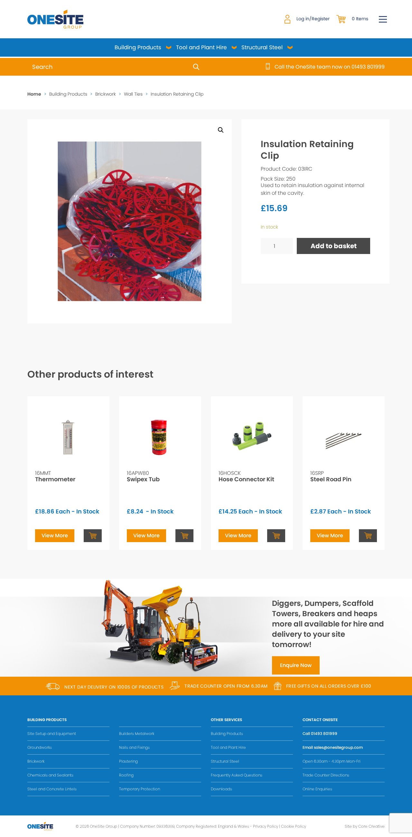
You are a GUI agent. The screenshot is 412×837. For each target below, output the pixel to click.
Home (34, 94)
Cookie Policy (293, 826)
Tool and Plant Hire (201, 47)
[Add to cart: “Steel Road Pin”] (368, 535)
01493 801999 (324, 733)
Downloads (221, 789)
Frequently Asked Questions (236, 775)
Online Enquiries (317, 789)
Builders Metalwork (136, 733)
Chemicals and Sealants (50, 775)
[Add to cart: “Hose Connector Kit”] (276, 535)
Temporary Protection (139, 789)
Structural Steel (262, 47)
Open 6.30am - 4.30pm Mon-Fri (331, 761)
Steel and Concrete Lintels (52, 789)
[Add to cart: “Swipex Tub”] (184, 535)
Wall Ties (133, 94)
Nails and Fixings (134, 747)
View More (55, 535)
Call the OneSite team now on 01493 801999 (330, 67)
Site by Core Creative (365, 826)
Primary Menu (383, 19)
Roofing (126, 775)
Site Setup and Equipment (51, 733)
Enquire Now (296, 665)
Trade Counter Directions (326, 775)
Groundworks (39, 747)
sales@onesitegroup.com (338, 747)
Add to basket (334, 245)
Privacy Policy (265, 826)
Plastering (128, 761)
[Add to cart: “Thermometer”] (93, 535)
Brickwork (105, 94)
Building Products (138, 47)
